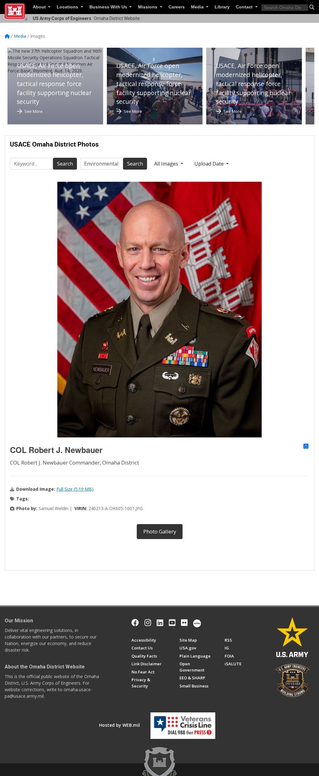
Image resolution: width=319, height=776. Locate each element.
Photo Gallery (159, 531)
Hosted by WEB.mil (119, 725)
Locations (68, 7)
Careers (177, 7)
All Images (166, 163)
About (40, 7)
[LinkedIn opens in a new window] (160, 622)
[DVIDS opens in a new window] (197, 622)
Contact (245, 7)
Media (198, 7)
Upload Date (209, 163)
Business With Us (108, 7)
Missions (148, 7)
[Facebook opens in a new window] (135, 622)
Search (65, 163)
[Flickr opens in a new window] (184, 622)
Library (222, 7)
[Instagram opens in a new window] (148, 622)
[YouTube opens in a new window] (172, 622)
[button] (311, 7)
